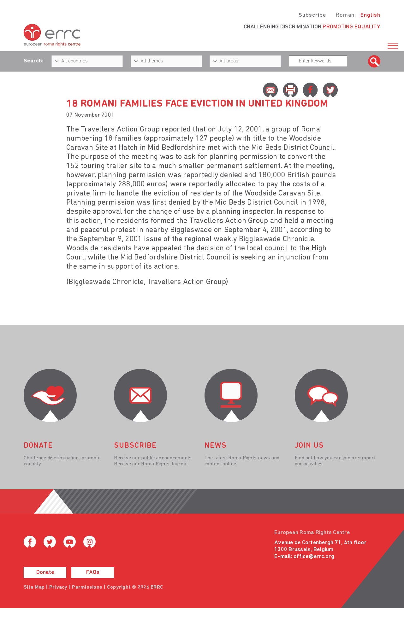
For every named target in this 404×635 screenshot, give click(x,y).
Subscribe (312, 15)
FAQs (92, 572)
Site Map (34, 587)
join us (309, 446)
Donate (45, 572)
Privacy (58, 587)
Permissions (87, 587)
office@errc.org (314, 557)
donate (38, 446)
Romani (346, 15)
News (216, 446)
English (370, 15)
